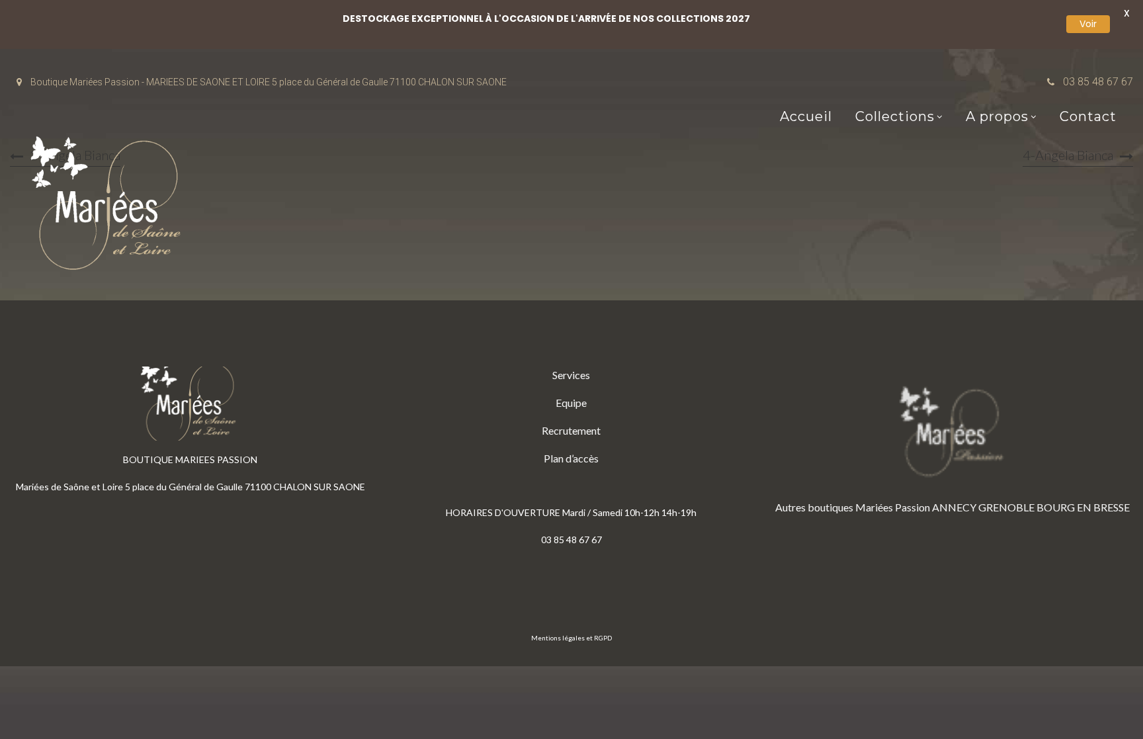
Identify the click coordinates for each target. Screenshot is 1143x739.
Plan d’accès (571, 458)
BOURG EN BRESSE (1083, 507)
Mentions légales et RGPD (571, 638)
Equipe (571, 402)
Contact (1088, 116)
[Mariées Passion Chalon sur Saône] (109, 206)
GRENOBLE (1006, 507)
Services (571, 375)
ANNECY (954, 507)
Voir (1088, 23)
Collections (895, 116)
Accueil (806, 116)
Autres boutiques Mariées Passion (852, 507)
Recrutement (571, 430)
